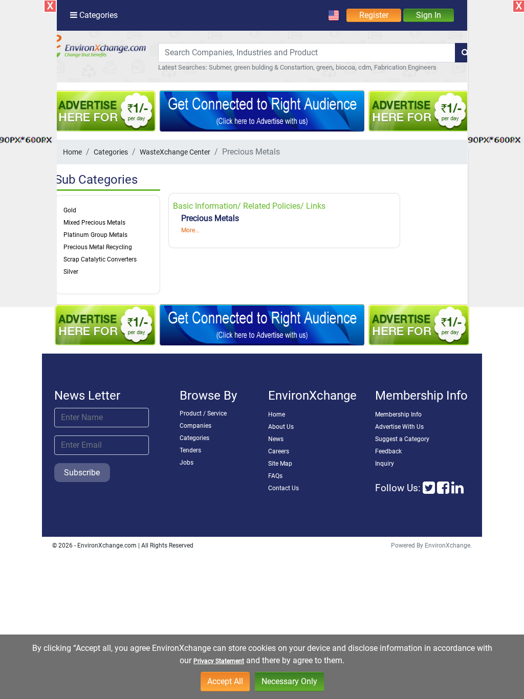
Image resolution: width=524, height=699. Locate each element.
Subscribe (82, 472)
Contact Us (283, 488)
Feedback (388, 451)
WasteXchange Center (175, 152)
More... (190, 230)
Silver (70, 271)
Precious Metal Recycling (97, 247)
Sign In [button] (428, 15)
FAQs (275, 475)
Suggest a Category (402, 439)
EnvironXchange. (448, 545)
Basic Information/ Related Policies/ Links (249, 206)
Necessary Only (289, 681)
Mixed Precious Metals (94, 222)
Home (72, 152)
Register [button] (373, 15)
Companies (195, 425)
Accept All (225, 681)
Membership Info (398, 414)
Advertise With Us (399, 426)
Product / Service (203, 413)
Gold (69, 210)
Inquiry (384, 463)
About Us (281, 426)
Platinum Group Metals (95, 234)
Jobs (186, 462)
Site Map (280, 463)
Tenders (190, 450)
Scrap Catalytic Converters (100, 259)
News (275, 439)
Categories (111, 152)
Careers (278, 451)
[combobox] (306, 52)
